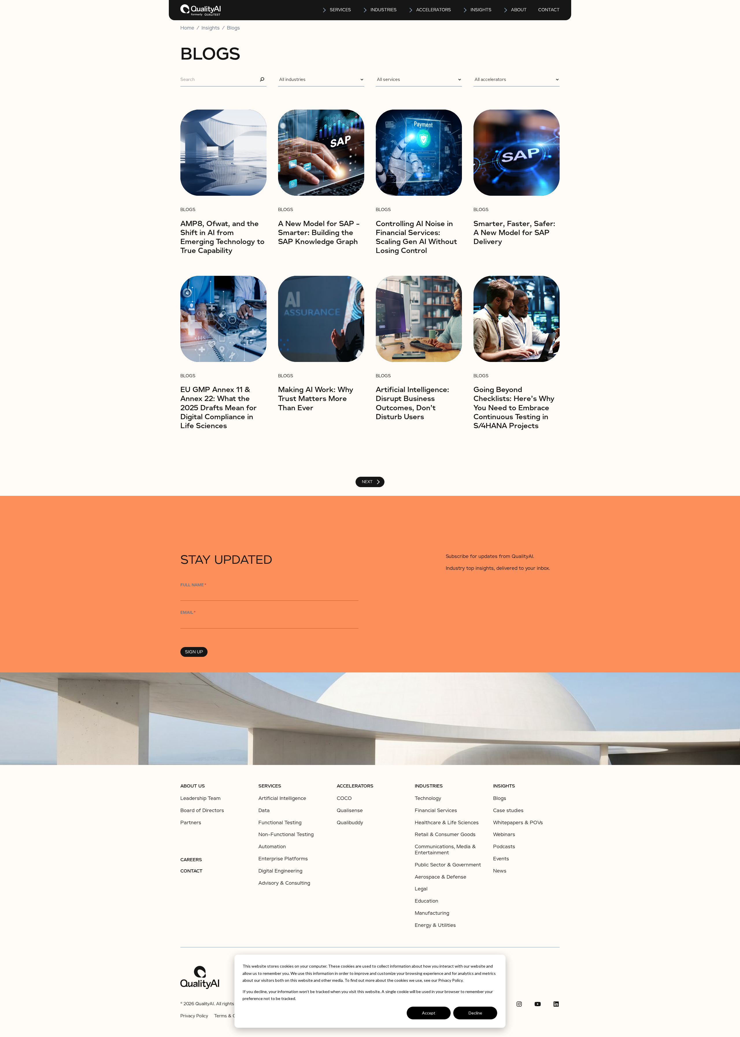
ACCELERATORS (355, 786)
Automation (272, 847)
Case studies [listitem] (508, 811)
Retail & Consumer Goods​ (445, 834)
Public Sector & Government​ (448, 865)
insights (481, 9)
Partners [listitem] (190, 823)
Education (426, 901)
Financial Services (436, 810)
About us (192, 786)
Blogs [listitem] (499, 798)
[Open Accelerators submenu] (411, 10)
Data (264, 810)
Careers (191, 860)
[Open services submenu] (325, 10)
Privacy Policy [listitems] (194, 1016)
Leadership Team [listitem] (200, 798)
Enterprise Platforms (283, 859)
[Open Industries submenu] (365, 10)
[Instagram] (519, 1004)
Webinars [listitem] (504, 835)
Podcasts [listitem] (504, 847)
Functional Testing (279, 823)
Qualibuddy (350, 823)
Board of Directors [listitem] (202, 811)
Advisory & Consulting (284, 883)
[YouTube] (537, 1004)
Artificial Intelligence (282, 798)
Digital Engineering (280, 871)
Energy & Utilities (435, 925)
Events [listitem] (501, 859)
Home (187, 28)
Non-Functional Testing (286, 834)
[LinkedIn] (556, 1004)
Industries (384, 9)
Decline (475, 1012)
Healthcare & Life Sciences (447, 823)
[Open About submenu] (506, 10)
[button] (336, 10)
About (519, 9)
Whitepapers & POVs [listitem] (518, 823)
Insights (504, 786)
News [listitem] (499, 871)
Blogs (233, 28)
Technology (428, 798)
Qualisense (350, 810)
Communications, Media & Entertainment (445, 850)
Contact (549, 9)
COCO (344, 798)
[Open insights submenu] (465, 10)
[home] (200, 10)
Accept (428, 1012)
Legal (421, 889)
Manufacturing (432, 913)
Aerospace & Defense (440, 877)
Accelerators (433, 9)
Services (269, 786)
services (340, 9)
